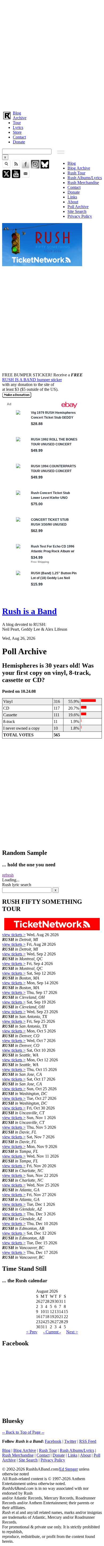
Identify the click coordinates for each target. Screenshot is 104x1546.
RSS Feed (87, 1441)
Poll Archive (78, 206)
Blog (17, 113)
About (72, 202)
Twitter (70, 1441)
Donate (19, 142)
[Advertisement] (52, 54)
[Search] (6, 167)
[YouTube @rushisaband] (16, 176)
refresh (8, 875)
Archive (19, 118)
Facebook (53, 1441)
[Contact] (25, 176)
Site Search (76, 211)
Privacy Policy (79, 216)
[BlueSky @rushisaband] (45, 167)
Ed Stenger (68, 1469)
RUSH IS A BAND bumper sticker (32, 379)
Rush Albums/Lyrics (84, 177)
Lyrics (18, 127)
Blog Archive (78, 168)
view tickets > (14, 934)
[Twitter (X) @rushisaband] (6, 176)
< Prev (31, 1332)
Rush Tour (76, 173)
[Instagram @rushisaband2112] (35, 167)
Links (72, 197)
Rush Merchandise (83, 182)
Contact (19, 137)
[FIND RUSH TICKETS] (42, 264)
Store (17, 132)
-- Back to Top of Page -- (23, 1432)
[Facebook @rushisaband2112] (25, 167)
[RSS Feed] (16, 167)
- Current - (52, 1332)
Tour (17, 122)
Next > (72, 1332)
